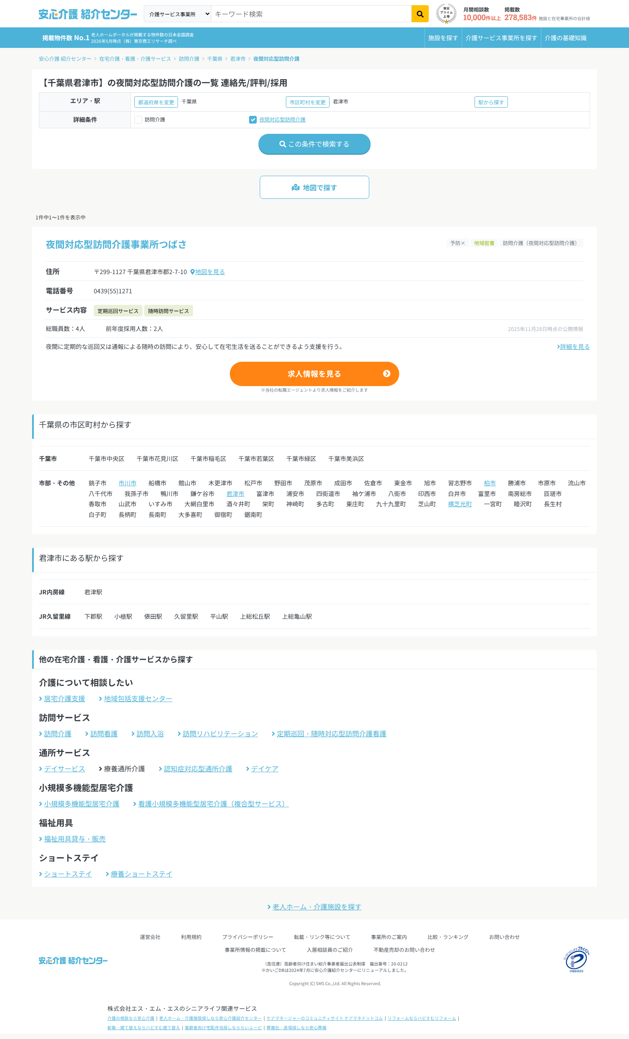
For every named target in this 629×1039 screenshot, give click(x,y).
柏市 (490, 482)
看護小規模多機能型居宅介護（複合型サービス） (213, 803)
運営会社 (150, 936)
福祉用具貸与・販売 (75, 838)
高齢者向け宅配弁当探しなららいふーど (223, 1027)
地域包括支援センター (138, 698)
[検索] (420, 13)
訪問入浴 (150, 733)
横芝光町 (460, 503)
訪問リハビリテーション (220, 733)
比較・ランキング (448, 936)
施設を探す (443, 37)
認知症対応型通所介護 (198, 768)
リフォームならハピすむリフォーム (422, 1018)
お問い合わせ (504, 936)
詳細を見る (575, 346)
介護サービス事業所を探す (501, 37)
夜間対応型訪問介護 (276, 58)
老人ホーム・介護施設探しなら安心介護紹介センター (210, 1018)
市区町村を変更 (308, 102)
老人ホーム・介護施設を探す (317, 906)
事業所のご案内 (389, 936)
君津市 (238, 58)
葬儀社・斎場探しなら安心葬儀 (296, 1027)
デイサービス (64, 768)
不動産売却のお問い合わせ (404, 949)
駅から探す (491, 102)
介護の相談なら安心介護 (130, 1018)
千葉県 (215, 58)
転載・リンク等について (322, 936)
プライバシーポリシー (247, 936)
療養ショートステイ (141, 873)
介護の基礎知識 (566, 37)
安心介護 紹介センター (65, 58)
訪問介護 (189, 58)
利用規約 (191, 936)
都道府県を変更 (156, 102)
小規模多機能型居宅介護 (81, 803)
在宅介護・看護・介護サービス (135, 58)
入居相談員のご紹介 (330, 949)
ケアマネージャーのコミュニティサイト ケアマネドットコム (325, 1018)
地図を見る (210, 271)
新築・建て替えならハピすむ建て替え (143, 1027)
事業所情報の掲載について (255, 949)
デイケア (265, 768)
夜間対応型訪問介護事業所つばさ (116, 244)
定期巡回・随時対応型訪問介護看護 (331, 733)
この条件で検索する (318, 144)
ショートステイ (68, 873)
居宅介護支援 (64, 698)
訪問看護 (104, 733)
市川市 (127, 482)
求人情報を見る (314, 373)
